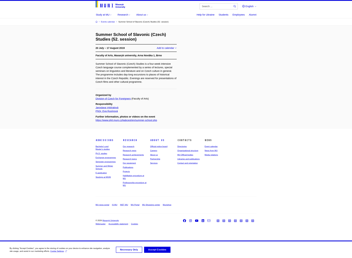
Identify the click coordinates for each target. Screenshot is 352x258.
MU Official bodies (185, 155)
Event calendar (211, 146)
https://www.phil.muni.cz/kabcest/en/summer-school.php (126, 120)
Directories (182, 146)
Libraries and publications (188, 159)
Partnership (155, 159)
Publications (128, 167)
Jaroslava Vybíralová (107, 107)
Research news (129, 150)
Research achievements (133, 155)
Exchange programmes (106, 157)
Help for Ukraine (206, 14)
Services (154, 163)
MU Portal (135, 205)
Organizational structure (187, 150)
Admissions (104, 140)
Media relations (211, 155)
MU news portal (102, 205)
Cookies (134, 224)
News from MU (211, 150)
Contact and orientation (187, 163)
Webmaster (101, 224)
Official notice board (158, 146)
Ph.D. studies (101, 153)
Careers (153, 150)
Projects (126, 171)
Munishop (167, 205)
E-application (101, 173)
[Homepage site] (110, 4)
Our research (128, 146)
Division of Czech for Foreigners (113, 98)
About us (157, 140)
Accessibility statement (118, 224)
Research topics (130, 159)
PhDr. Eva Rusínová (107, 111)
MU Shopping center (151, 205)
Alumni (252, 14)
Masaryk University (110, 220)
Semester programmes (106, 162)
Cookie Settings (57, 251)
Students (223, 14)
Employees (239, 14)
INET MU (124, 205)
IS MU (114, 205)
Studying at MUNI (103, 177)
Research (130, 140)
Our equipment (129, 163)
